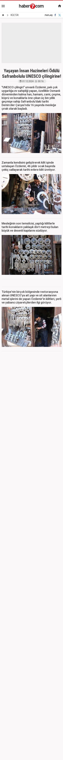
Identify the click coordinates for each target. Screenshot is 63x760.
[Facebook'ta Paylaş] (55, 15)
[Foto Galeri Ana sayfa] (3, 15)
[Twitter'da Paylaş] (59, 15)
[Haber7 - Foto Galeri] (31, 6)
